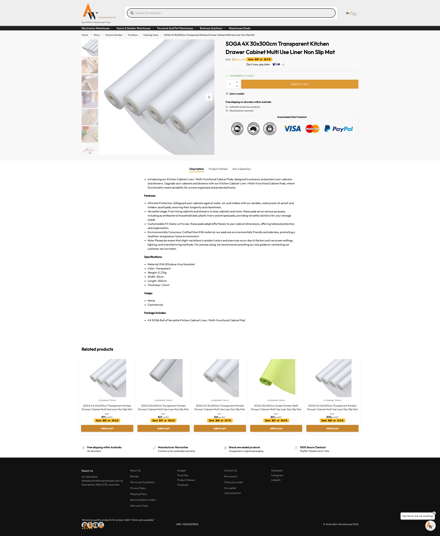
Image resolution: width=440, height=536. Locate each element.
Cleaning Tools (150, 34)
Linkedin (276, 480)
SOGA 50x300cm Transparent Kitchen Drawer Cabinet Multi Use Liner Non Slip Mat (163, 407)
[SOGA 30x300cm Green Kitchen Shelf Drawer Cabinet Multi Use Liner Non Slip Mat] (276, 378)
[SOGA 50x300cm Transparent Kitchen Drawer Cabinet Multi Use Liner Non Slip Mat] (163, 378)
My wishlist (230, 488)
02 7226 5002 (90, 476)
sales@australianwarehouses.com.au (102, 480)
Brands (134, 476)
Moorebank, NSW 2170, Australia (100, 484)
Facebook (182, 484)
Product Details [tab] (218, 169)
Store (97, 34)
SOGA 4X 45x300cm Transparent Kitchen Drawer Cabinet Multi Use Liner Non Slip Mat (107, 407)
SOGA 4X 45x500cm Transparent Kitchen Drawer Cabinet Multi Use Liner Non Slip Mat (332, 407)
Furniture (133, 34)
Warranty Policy (139, 505)
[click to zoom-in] (156, 97)
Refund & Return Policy (143, 499)
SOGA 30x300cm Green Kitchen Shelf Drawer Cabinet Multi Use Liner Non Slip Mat (276, 407)
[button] (350, 13)
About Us (135, 470)
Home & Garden (113, 34)
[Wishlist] (127, 362)
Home (85, 34)
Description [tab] (196, 169)
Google (181, 470)
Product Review (186, 480)
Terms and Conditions (142, 482)
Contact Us (230, 470)
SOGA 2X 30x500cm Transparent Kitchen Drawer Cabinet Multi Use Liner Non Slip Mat (219, 407)
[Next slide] (209, 97)
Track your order (233, 482)
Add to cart (299, 84)
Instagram (277, 475)
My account (231, 476)
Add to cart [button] (107, 428)
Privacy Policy (138, 488)
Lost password (232, 493)
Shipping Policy (138, 494)
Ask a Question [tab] (241, 169)
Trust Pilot (182, 475)
